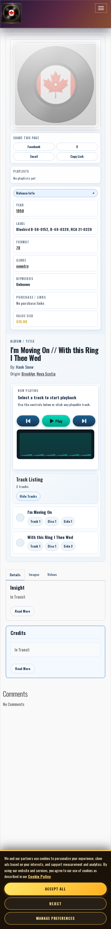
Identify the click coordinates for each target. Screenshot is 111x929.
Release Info (55, 193)
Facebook (33, 146)
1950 (20, 210)
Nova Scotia (46, 374)
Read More (22, 611)
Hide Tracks (28, 496)
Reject (55, 903)
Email (34, 156)
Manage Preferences (55, 918)
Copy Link (77, 156)
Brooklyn (28, 374)
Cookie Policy (39, 876)
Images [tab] (34, 574)
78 (18, 247)
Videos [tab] (52, 574)
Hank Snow (24, 367)
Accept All (55, 889)
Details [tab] (15, 574)
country (22, 266)
